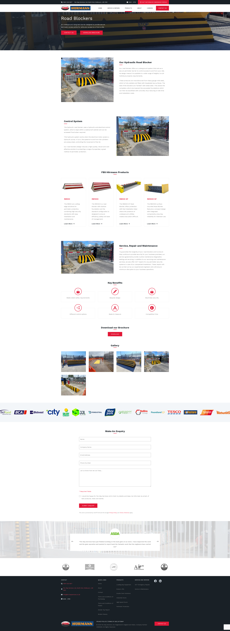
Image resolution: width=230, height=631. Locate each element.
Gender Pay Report (104, 610)
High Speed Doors (122, 602)
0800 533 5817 (67, 2)
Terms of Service (124, 512)
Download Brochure (91, 32)
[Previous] (72, 542)
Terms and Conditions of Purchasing (105, 598)
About (139, 8)
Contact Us (162, 8)
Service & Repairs (113, 8)
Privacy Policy (113, 512)
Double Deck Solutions (123, 593)
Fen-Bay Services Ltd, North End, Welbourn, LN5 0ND (90, 2)
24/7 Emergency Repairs (142, 584)
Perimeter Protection (122, 606)
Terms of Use (112, 621)
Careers (150, 8)
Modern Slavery (102, 614)
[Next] (157, 542)
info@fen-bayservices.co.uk (71, 594)
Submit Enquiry (88, 505)
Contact (100, 592)
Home (100, 8)
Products (128, 8)
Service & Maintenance (142, 589)
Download (115, 334)
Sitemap (121, 621)
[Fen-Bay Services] (77, 624)
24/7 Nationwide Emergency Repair (154, 2)
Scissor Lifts (120, 589)
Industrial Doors (121, 597)
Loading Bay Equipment (123, 584)
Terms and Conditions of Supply (105, 604)
